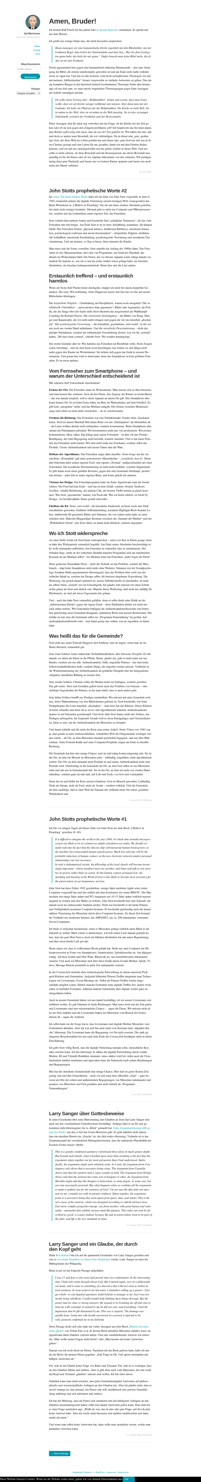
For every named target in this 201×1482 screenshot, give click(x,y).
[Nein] (132, 1479)
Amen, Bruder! (72, 21)
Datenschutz (123, 1472)
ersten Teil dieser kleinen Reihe (70, 196)
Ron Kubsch (63, 1255)
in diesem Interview (107, 30)
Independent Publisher (81, 1472)
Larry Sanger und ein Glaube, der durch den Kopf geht (93, 1246)
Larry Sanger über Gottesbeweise (86, 1113)
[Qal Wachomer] (32, 30)
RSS (38, 54)
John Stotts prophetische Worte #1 (88, 819)
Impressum (111, 1472)
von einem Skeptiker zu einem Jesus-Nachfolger (83, 1259)
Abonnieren (30, 77)
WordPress (100, 1472)
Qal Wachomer (32, 33)
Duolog (36, 50)
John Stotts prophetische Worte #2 (88, 190)
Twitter (37, 46)
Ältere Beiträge (59, 1453)
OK (126, 1479)
